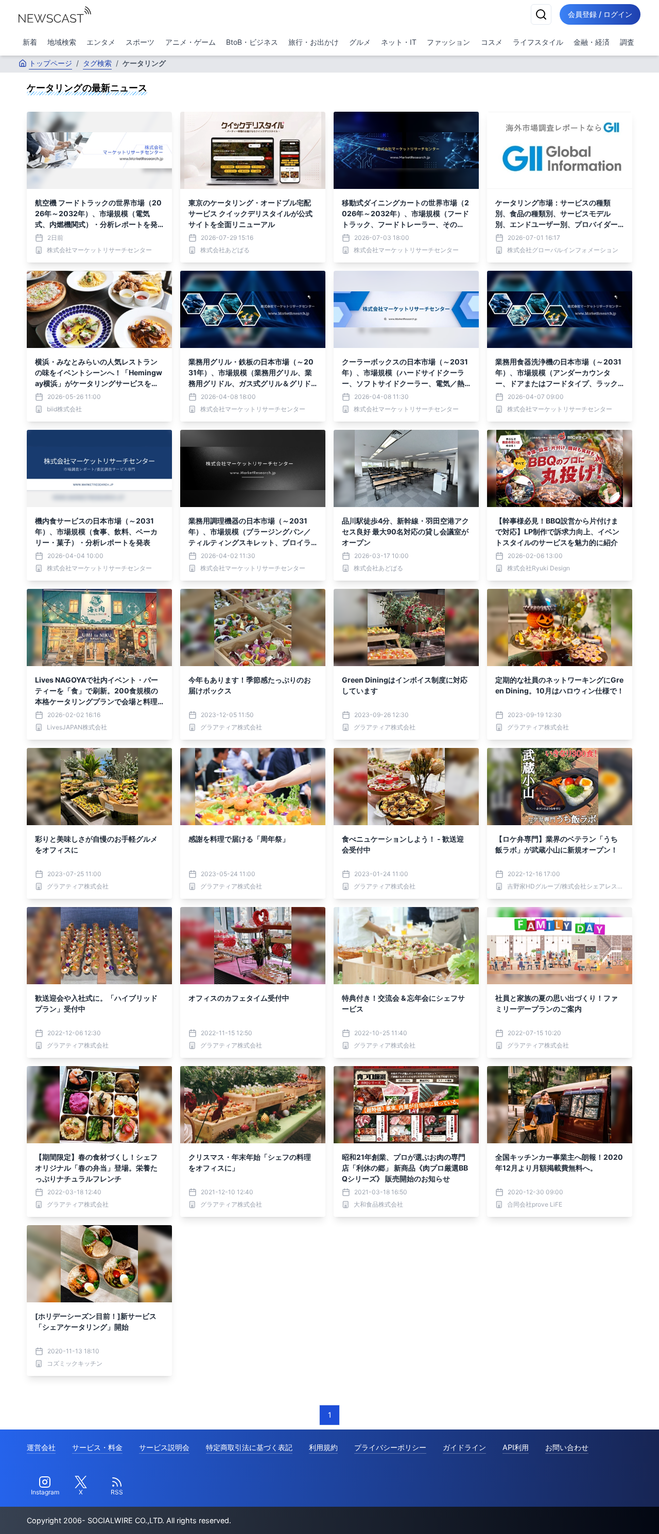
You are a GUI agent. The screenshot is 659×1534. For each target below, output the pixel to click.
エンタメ (100, 42)
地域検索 (61, 42)
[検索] (541, 14)
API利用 (515, 1447)
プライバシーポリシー (390, 1447)
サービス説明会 (164, 1447)
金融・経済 (592, 42)
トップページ (50, 63)
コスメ (491, 42)
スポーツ (140, 42)
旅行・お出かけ (313, 42)
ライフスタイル (538, 42)
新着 (30, 42)
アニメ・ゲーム (190, 42)
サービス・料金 (97, 1447)
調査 (627, 42)
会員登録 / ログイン (600, 14)
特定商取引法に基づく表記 (249, 1447)
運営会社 (41, 1447)
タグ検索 (97, 63)
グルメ (360, 42)
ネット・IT (399, 42)
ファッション (448, 42)
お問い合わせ (566, 1447)
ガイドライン (464, 1447)
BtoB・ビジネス (252, 42)
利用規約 (323, 1447)
